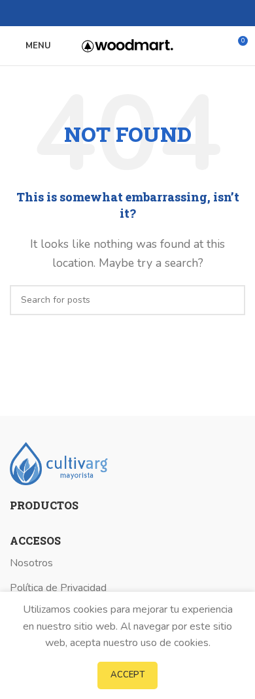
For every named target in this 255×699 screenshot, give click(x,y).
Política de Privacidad (58, 588)
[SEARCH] (230, 300)
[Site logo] (127, 45)
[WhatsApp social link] (135, 13)
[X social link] (120, 13)
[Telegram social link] (150, 13)
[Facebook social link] (104, 13)
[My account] (213, 46)
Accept (127, 675)
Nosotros (31, 563)
